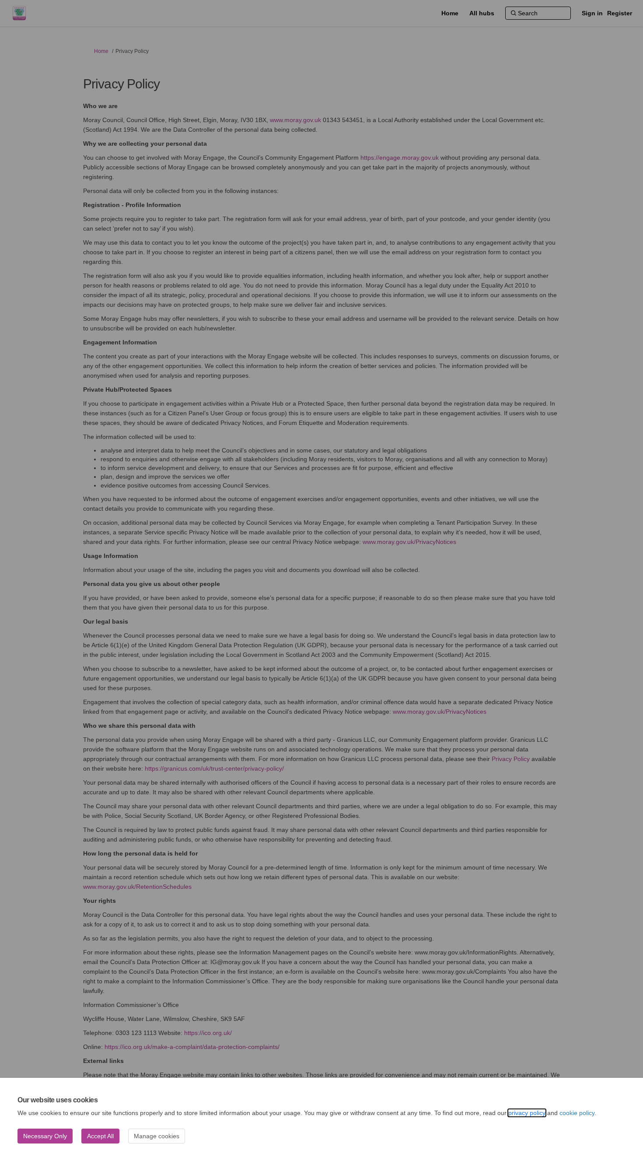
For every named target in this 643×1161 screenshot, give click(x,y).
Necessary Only (45, 1136)
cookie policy (576, 1112)
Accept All (100, 1136)
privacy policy (526, 1112)
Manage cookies (156, 1136)
